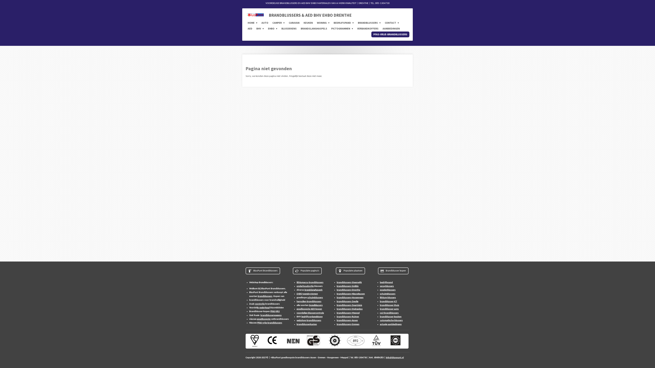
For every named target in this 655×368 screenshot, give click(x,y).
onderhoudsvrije (305, 286)
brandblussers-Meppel (348, 313)
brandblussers (265, 296)
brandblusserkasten (307, 324)
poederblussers (388, 290)
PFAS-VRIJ (275, 311)
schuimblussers (315, 297)
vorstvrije (260, 304)
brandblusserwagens (271, 315)
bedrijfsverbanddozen (312, 317)
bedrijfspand (386, 282)
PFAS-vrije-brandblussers (269, 323)
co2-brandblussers (389, 313)
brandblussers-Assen (347, 320)
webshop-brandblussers (309, 320)
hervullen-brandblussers (309, 301)
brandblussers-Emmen (348, 324)
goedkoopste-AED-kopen (309, 309)
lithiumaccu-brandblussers (310, 282)
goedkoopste (264, 319)
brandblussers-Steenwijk (349, 282)
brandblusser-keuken (391, 317)
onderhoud (264, 307)
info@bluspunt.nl (395, 357)
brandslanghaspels (313, 290)
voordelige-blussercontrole (310, 313)
